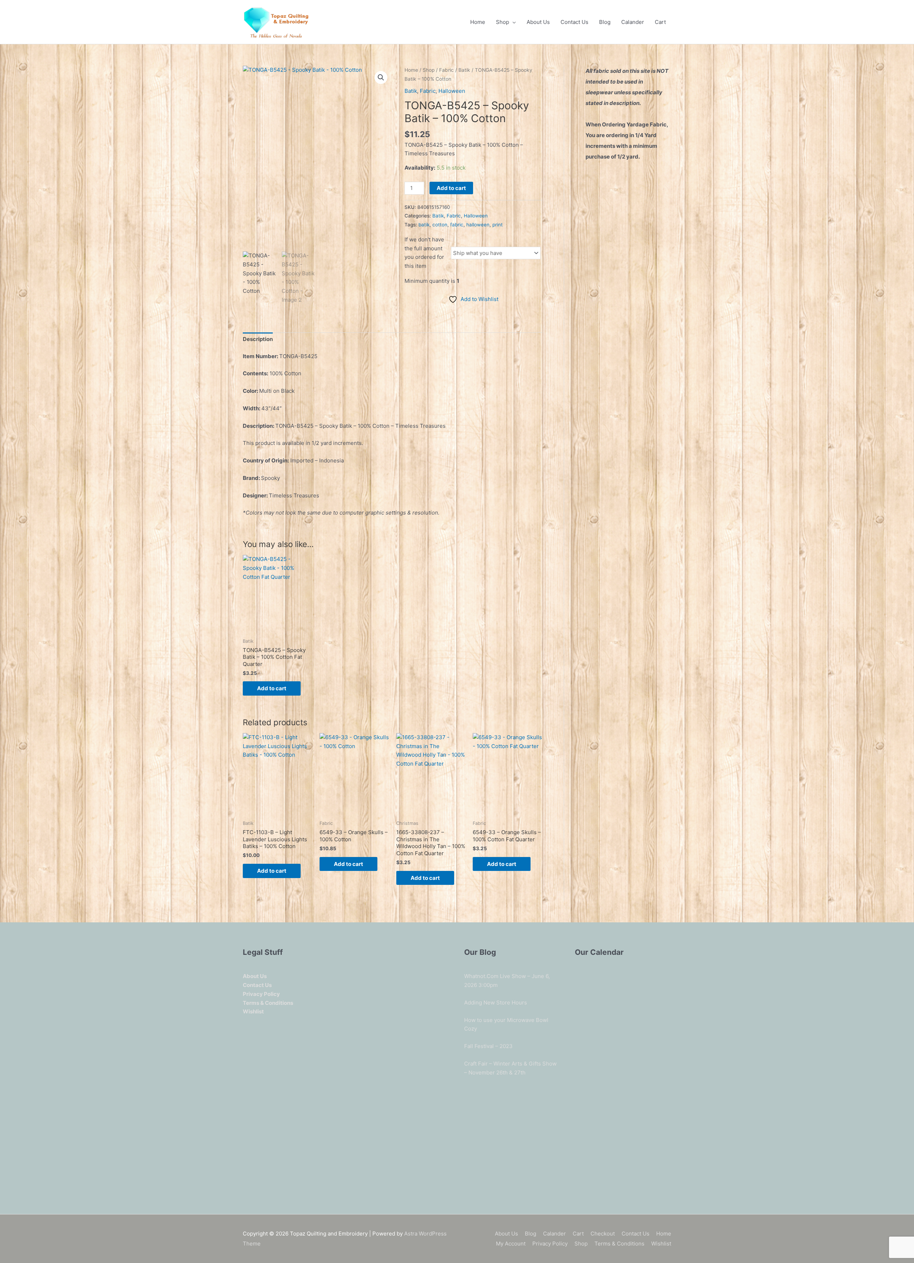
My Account (511, 1243)
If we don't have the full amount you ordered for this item (424, 252)
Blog (605, 22)
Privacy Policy (550, 1243)
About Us (538, 22)
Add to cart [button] (271, 688)
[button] (381, 77)
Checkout (603, 1233)
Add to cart (451, 188)
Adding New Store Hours (495, 1002)
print (497, 224)
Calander (632, 22)
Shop (502, 22)
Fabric (446, 70)
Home (477, 22)
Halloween (451, 90)
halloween (477, 224)
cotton (439, 224)
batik (424, 224)
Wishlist (661, 1243)
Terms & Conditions (619, 1243)
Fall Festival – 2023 (488, 1046)
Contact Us (574, 22)
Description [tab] (258, 339)
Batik (464, 70)
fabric (456, 224)
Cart (660, 22)
